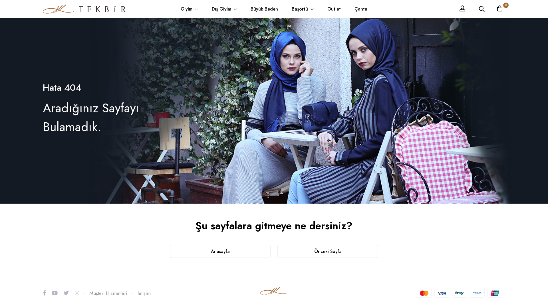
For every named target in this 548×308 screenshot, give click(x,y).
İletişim (143, 293)
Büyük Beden (264, 9)
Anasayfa (220, 251)
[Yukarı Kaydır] (533, 272)
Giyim (187, 9)
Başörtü (300, 9)
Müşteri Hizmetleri (108, 293)
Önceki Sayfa (328, 251)
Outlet (334, 9)
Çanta (360, 9)
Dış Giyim (222, 9)
